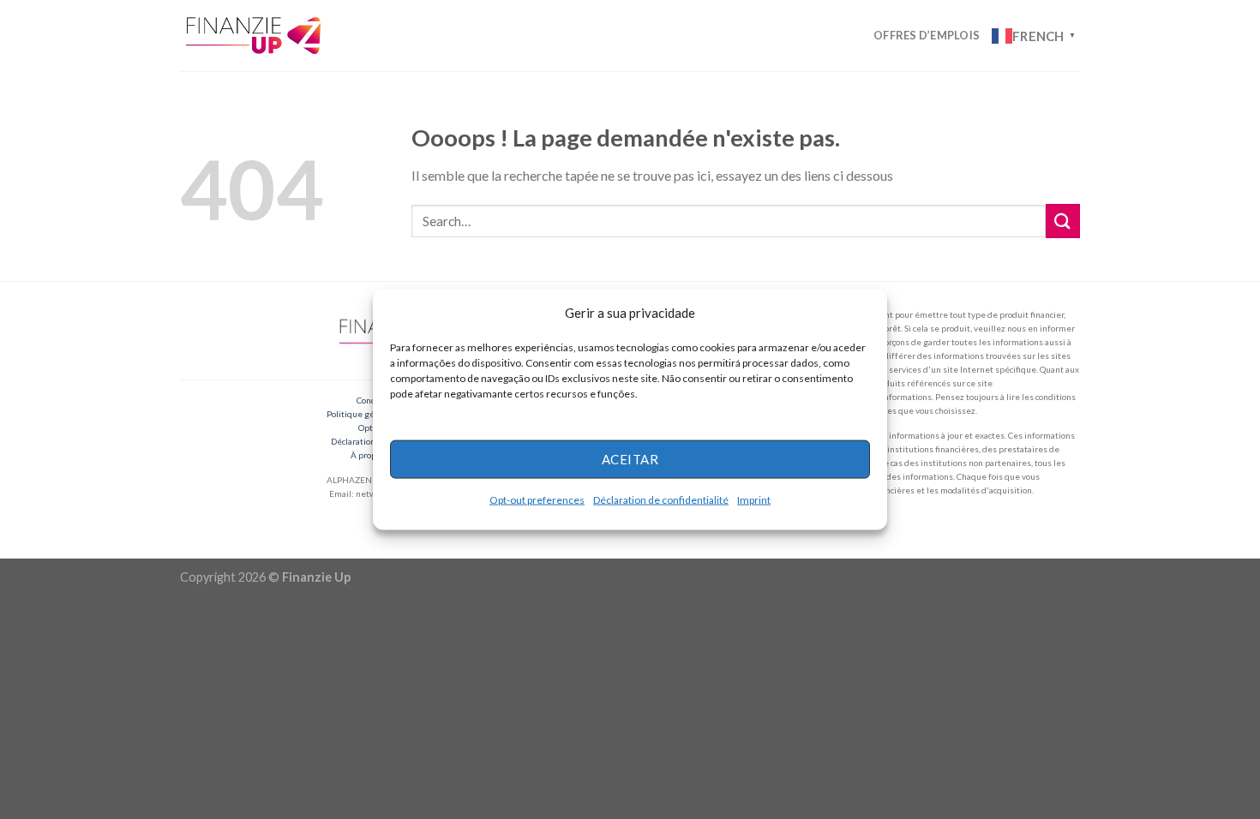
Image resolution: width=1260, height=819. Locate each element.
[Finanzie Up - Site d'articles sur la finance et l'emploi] (255, 35)
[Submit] (1063, 220)
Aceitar (630, 459)
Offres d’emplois (926, 35)
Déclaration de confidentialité (661, 499)
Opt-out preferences (537, 499)
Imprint (754, 499)
